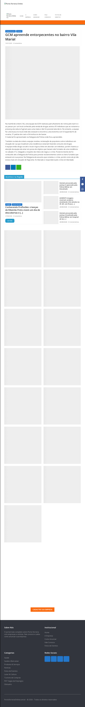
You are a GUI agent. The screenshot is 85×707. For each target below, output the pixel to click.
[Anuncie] (62, 366)
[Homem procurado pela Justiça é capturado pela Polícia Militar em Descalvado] (51, 187)
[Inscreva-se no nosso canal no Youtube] (79, 16)
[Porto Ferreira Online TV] (11, 15)
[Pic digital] (22, 248)
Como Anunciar (50, 639)
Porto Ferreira (10, 31)
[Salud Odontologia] (62, 445)
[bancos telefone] (22, 288)
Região (8, 204)
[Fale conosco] (62, 288)
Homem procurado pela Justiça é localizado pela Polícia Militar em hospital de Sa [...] (69, 216)
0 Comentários (17, 43)
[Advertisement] (42, 569)
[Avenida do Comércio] (22, 523)
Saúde (6, 658)
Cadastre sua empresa (42, 609)
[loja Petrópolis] (22, 484)
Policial (19, 31)
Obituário (8, 684)
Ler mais (9, 221)
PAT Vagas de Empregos (13, 681)
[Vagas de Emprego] (62, 327)
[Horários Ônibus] (22, 366)
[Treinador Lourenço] (62, 484)
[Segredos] (62, 248)
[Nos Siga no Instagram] (72, 16)
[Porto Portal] (62, 406)
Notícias (7, 668)
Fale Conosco (50, 642)
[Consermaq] (22, 445)
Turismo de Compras (12, 678)
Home (21, 16)
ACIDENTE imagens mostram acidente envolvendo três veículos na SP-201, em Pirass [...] (69, 201)
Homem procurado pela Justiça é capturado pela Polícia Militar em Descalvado (68, 186)
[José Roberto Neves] (22, 406)
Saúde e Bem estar (11, 661)
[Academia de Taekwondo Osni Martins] (22, 327)
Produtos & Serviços (12, 664)
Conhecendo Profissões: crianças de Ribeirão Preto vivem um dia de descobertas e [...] (22, 210)
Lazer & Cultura (10, 674)
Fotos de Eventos (51, 646)
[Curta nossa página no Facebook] (75, 16)
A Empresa (49, 636)
